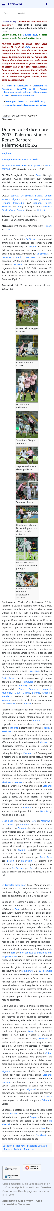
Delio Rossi (8, 678)
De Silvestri (27, 195)
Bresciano (34, 670)
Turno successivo (30, 159)
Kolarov (5, 199)
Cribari (48, 195)
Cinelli (5, 210)
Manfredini (18, 202)
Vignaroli (16, 199)
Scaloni (37, 202)
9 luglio (27, 34)
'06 (15, 956)
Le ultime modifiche (23, 95)
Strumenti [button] (7, 119)
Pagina (6, 115)
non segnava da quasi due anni (36, 952)
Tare (20, 206)
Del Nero (34, 199)
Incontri (20, 1145)
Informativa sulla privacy (17, 1200)
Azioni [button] (31, 115)
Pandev (23, 685)
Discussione (19, 115)
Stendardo (7, 696)
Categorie (8, 1145)
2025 (35, 34)
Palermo (29, 1149)
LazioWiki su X (26, 88)
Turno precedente (11, 159)
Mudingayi (7, 692)
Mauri (18, 692)
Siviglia (38, 195)
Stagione (6, 153)
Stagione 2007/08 (37, 1145)
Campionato (35, 165)
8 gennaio (7, 956)
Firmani (6, 202)
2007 (17, 165)
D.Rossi (41, 210)
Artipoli (46, 692)
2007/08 (6, 168)
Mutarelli (47, 689)
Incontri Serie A (12, 1149)
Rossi (30, 1031)
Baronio (36, 692)
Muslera (47, 206)
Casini (12, 210)
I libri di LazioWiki (16, 85)
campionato (27, 970)
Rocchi (48, 202)
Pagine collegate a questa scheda (24, 90)
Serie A (48, 165)
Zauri (21, 689)
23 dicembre (8, 165)
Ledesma (47, 199)
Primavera (28, 681)
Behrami (33, 689)
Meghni (26, 692)
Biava (38, 175)
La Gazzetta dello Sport (14, 884)
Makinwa (6, 206)
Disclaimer (24, 1204)
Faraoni (20, 210)
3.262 (24, 165)
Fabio (28, 47)
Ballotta (14, 195)
